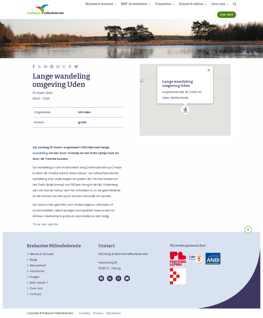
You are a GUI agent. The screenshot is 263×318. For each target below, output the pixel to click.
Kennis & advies (191, 4)
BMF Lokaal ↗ (39, 282)
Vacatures (37, 271)
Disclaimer (113, 313)
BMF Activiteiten (134, 4)
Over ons (218, 4)
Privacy (98, 313)
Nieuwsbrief (38, 265)
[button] (185, 110)
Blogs (33, 259)
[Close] (208, 70)
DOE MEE (226, 14)
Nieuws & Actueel (99, 4)
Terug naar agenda (45, 224)
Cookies (84, 313)
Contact (36, 294)
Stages (34, 277)
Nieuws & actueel (42, 254)
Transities (163, 4)
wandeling (40, 153)
